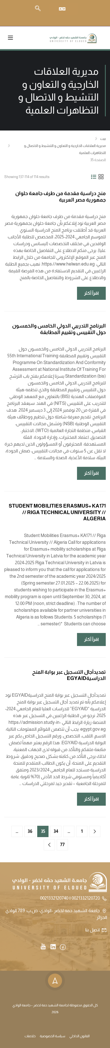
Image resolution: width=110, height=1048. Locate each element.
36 (30, 831)
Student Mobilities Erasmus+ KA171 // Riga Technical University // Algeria (57, 512)
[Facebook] (63, 947)
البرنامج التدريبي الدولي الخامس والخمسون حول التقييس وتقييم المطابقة (59, 329)
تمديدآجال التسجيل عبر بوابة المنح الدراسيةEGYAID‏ (69, 675)
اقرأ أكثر (88, 291)
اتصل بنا (92, 929)
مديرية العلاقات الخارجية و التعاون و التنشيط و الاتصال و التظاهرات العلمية (65, 149)
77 (62, 844)
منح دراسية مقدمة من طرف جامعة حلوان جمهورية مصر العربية (60, 197)
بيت (103, 138)
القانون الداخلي (79, 1036)
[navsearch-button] (37, 8)
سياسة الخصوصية (52, 1036)
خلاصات (30, 1036)
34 (56, 831)
